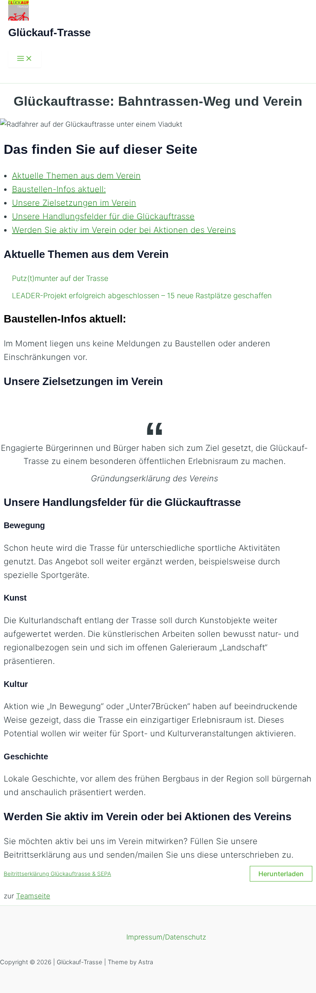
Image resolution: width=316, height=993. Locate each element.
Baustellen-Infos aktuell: (59, 189)
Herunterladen (281, 874)
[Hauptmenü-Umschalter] (24, 58)
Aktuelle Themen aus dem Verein (76, 176)
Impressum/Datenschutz (166, 937)
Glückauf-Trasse (49, 32)
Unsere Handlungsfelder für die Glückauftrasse (103, 216)
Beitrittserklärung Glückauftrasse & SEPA (57, 873)
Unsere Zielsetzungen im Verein (74, 203)
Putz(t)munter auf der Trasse (60, 278)
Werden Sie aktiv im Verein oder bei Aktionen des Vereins (124, 230)
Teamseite (33, 896)
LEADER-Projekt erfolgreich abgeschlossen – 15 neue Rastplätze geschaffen (142, 295)
